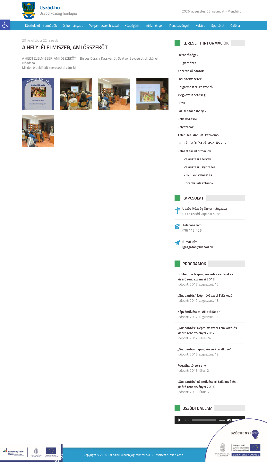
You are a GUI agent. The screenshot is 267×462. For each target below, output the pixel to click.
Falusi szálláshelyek (191, 111)
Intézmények (154, 25)
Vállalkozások (187, 119)
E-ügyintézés (186, 62)
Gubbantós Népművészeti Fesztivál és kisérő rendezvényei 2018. (205, 277)
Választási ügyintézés (200, 167)
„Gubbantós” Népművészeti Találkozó (205, 295)
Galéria (235, 25)
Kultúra (200, 25)
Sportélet (218, 25)
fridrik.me (176, 454)
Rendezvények (179, 25)
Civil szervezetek (189, 78)
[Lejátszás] (180, 420)
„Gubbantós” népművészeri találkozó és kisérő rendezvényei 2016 (206, 384)
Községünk (132, 25)
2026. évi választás (198, 175)
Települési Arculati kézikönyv (198, 135)
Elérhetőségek (187, 54)
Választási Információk (194, 151)
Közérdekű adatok (190, 70)
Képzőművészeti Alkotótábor (198, 311)
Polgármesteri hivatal (104, 25)
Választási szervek (197, 159)
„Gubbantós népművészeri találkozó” (204, 349)
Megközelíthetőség (191, 95)
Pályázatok (185, 127)
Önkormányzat (73, 25)
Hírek (181, 103)
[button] (5, 25)
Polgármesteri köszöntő (195, 87)
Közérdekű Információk (41, 25)
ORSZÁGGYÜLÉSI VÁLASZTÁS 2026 (202, 143)
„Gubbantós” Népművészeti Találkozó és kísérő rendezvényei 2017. (207, 330)
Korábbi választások (198, 183)
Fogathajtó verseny (191, 365)
